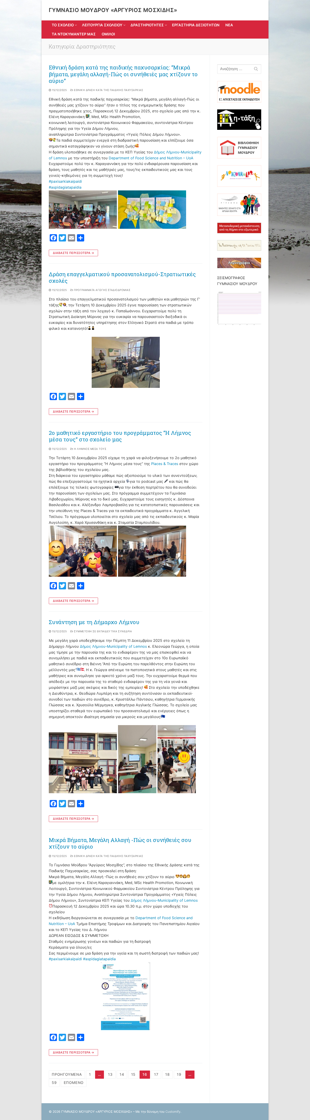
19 (179, 1074)
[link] (151, 158)
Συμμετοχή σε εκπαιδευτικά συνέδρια (102, 631)
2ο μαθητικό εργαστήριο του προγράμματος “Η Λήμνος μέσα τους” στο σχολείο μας (120, 436)
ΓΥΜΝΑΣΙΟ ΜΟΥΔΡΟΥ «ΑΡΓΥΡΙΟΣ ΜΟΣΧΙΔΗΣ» (113, 10)
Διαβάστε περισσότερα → (73, 253)
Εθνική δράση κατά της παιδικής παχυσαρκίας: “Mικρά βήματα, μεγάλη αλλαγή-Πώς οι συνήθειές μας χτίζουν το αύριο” (123, 74)
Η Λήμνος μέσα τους (89, 448)
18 (167, 1074)
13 (110, 1074)
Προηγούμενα (67, 1074)
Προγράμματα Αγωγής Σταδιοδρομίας (101, 290)
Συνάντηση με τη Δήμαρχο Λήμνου (94, 622)
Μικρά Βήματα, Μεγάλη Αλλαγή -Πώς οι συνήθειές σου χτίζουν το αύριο (120, 843)
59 (54, 1082)
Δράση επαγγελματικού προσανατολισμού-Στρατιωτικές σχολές (122, 277)
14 (122, 1074)
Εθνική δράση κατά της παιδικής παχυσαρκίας (108, 90)
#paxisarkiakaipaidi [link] (65, 181)
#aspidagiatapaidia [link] (65, 187)
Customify (172, 1111)
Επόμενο (74, 1082)
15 (133, 1074)
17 (156, 1074)
